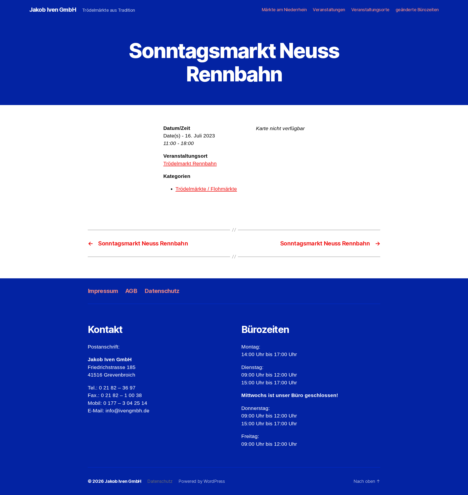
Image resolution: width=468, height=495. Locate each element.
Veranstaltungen (329, 9)
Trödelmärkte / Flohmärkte (206, 189)
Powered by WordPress (201, 481)
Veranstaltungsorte (370, 9)
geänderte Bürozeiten (417, 9)
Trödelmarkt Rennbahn (190, 163)
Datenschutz (162, 290)
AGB (131, 290)
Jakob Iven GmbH (52, 10)
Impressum (103, 290)
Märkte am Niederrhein (284, 9)
